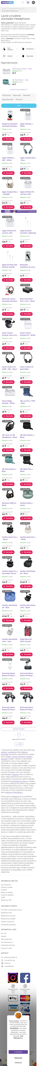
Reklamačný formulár (8, 916)
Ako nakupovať (6, 885)
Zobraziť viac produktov (18, 89)
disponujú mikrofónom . (14, 792)
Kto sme (3, 933)
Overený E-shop (6, 948)
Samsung (21, 757)
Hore (20, 744)
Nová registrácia (6, 939)
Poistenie (4, 890)
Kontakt (3, 936)
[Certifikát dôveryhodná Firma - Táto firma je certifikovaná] (13, 988)
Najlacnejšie (17, 95)
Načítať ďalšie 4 (19, 729)
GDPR (3, 897)
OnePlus (29, 757)
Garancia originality (7, 895)
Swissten (4, 759)
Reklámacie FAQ (6, 913)
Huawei (14, 757)
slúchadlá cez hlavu (19, 781)
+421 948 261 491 (9, 960)
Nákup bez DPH (6, 900)
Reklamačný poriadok (8, 919)
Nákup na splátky (7, 892)
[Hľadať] (23, 3)
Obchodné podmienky (8, 924)
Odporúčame (6, 95)
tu (22, 1038)
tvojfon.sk (7, 963)
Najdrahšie (26, 95)
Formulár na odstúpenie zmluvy (11, 910)
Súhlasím (19, 1052)
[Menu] (33, 3)
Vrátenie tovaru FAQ (7, 921)
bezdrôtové (12, 752)
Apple (8, 757)
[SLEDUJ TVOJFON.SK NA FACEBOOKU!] (25, 978)
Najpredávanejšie (7, 99)
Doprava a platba (7, 887)
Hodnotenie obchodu (8, 945)
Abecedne (19, 99)
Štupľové (15, 774)
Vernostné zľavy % (7, 942)
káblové (16, 797)
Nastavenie (18, 1058)
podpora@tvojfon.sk (10, 957)
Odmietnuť (18, 1062)
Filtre (19, 105)
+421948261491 (9, 966)
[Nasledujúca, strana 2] (19, 734)
